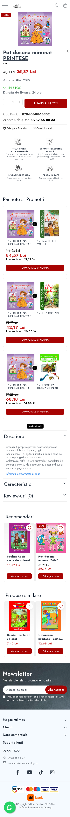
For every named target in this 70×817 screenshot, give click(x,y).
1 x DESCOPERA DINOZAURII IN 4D (47, 387)
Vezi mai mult (35, 426)
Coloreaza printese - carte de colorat (49, 637)
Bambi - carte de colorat (18, 637)
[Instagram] (52, 772)
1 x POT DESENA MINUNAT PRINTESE (19, 243)
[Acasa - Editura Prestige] (17, 6)
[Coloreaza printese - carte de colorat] (51, 616)
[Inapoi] (67, 51)
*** (5, 64)
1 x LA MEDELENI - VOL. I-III (47, 243)
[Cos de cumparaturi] (65, 5)
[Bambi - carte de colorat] (19, 616)
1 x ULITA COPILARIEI (48, 313)
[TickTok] (40, 772)
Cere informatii (44, 128)
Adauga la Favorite (16, 128)
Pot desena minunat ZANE (48, 558)
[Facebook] (17, 772)
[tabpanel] (35, 29)
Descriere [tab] (14, 436)
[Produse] (5, 5)
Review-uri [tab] (18, 495)
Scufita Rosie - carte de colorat (18, 558)
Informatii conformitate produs (23, 474)
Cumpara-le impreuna (35, 268)
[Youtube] (29, 772)
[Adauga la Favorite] (29, 527)
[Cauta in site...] (57, 5)
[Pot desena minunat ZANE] (51, 538)
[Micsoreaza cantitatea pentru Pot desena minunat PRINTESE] (6, 102)
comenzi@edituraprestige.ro (22, 763)
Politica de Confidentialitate (32, 700)
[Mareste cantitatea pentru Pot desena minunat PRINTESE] (20, 102)
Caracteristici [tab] (18, 484)
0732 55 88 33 (16, 757)
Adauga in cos (45, 103)
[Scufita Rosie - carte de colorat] (19, 538)
